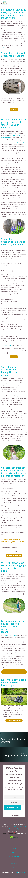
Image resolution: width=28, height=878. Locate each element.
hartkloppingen (5, 137)
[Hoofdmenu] (25, 3)
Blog (14, 860)
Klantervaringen (14, 856)
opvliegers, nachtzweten (16, 135)
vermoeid (3, 47)
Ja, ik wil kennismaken (14, 556)
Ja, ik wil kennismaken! (14, 720)
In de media (14, 863)
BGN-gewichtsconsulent (10, 635)
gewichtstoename (6, 345)
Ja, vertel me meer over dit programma (14, 672)
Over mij (14, 848)
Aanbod (14, 852)
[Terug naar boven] (22, 872)
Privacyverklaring (14, 829)
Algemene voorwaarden (19, 827)
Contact (14, 109)
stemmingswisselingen (18, 142)
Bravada (15, 872)
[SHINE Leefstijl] (4, 3)
